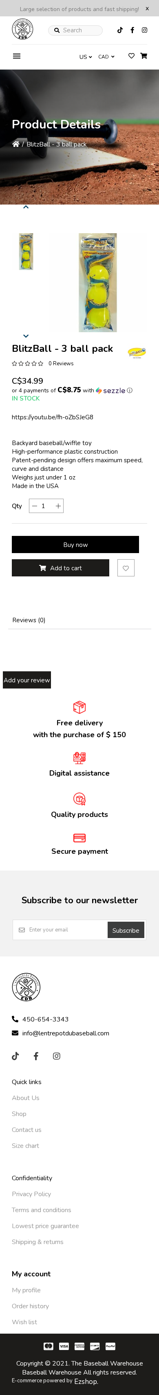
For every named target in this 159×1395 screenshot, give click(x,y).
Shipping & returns (38, 1242)
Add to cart (66, 568)
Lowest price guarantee (45, 1226)
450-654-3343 (45, 1019)
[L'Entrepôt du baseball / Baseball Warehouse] (22, 37)
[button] (26, 251)
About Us (26, 1098)
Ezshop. (86, 1381)
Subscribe (126, 931)
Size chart (25, 1145)
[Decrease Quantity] (34, 506)
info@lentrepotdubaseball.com (65, 1033)
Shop (19, 1113)
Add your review (27, 680)
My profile (26, 1290)
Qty (17, 506)
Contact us (27, 1129)
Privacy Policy (31, 1194)
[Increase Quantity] (58, 506)
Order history (30, 1306)
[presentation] (26, 206)
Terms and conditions (41, 1210)
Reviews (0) (29, 620)
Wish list (24, 1322)
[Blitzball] (137, 353)
